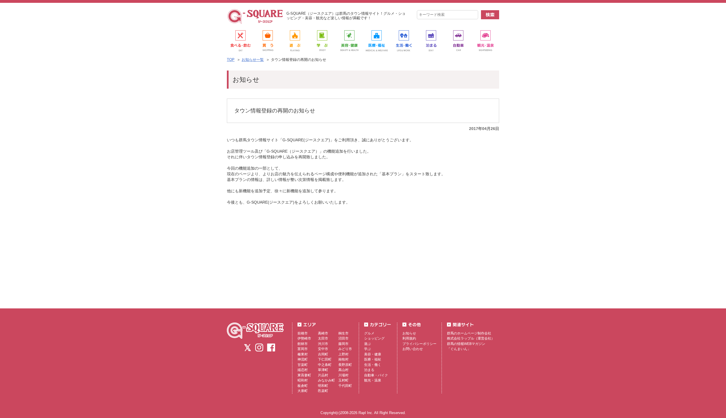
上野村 (343, 354)
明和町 (323, 386)
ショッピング (374, 338)
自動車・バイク (376, 375)
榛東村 (302, 354)
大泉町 (302, 391)
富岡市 (302, 349)
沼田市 (343, 338)
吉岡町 (323, 354)
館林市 (302, 344)
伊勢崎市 (304, 338)
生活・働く (372, 365)
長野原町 (345, 365)
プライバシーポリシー (419, 344)
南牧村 (343, 359)
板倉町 (302, 386)
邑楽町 (323, 391)
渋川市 (323, 344)
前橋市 (302, 333)
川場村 (343, 375)
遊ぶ (367, 344)
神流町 (302, 359)
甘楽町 (302, 365)
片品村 (323, 375)
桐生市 (343, 333)
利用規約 (409, 338)
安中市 (323, 349)
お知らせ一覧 (253, 59)
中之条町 (325, 365)
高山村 (343, 370)
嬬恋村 (302, 370)
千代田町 (345, 386)
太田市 (323, 338)
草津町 (323, 370)
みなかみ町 (326, 380)
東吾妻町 (304, 375)
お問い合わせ (412, 349)
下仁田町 (325, 359)
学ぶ (367, 349)
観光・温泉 (372, 380)
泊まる (369, 370)
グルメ (369, 333)
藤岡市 (343, 344)
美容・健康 (372, 354)
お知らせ (409, 333)
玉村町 (343, 380)
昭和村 (302, 380)
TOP (231, 59)
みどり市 (345, 349)
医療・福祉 (372, 359)
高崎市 (323, 333)
